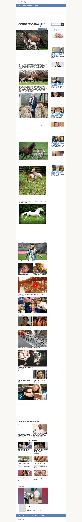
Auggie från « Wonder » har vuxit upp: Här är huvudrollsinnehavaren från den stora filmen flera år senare (57, 84)
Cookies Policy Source (55, 29)
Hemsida (20, 5)
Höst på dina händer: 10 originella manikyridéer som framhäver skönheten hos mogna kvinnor (40, 464)
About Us (53, 27)
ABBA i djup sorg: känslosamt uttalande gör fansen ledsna (23, 450)
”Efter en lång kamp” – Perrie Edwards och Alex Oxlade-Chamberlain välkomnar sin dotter (41, 450)
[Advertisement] (41, 14)
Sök (62, 24)
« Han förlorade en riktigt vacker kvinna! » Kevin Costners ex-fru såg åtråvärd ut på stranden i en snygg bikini (57, 128)
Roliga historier (35, 5)
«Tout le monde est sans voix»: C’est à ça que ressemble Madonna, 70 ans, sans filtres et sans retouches (57, 39)
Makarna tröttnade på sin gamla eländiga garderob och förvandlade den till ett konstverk (57, 157)
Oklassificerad (29, 5)
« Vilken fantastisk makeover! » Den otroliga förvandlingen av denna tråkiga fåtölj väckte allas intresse (57, 143)
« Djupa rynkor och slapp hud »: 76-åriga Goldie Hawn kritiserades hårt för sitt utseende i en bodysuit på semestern (57, 114)
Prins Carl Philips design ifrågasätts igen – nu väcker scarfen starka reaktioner (24, 464)
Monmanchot (21, 1)
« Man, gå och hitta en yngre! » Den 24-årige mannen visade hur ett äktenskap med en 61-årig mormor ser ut (57, 172)
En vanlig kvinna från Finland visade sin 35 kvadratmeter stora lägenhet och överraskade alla (57, 54)
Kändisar (24, 5)
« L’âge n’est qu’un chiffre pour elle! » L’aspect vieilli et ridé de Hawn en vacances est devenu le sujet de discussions (40, 478)
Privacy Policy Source (55, 30)
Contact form (54, 28)
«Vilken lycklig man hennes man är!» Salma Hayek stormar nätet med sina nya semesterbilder (24, 477)
